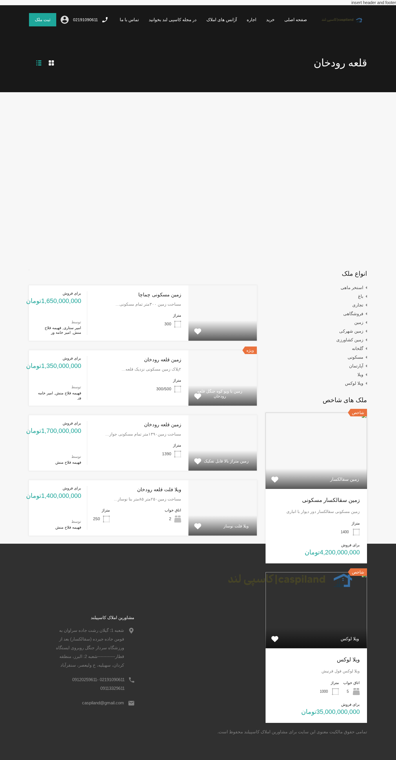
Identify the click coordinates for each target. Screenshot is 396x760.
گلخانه (357, 348)
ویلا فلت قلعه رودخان (159, 489)
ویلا (360, 374)
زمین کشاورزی (349, 339)
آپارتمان (356, 365)
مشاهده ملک (223, 329)
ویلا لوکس (354, 383)
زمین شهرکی (351, 331)
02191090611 (85, 19)
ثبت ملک (42, 19)
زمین (358, 322)
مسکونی (355, 357)
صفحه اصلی (295, 19)
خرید (270, 19)
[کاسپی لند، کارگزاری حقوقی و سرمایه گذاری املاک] (339, 23)
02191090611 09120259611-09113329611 (98, 684)
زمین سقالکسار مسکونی (331, 500)
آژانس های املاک (221, 19)
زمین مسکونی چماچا (159, 295)
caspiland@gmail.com (103, 702)
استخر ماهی (352, 287)
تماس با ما (129, 19)
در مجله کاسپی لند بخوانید (173, 19)
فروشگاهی (353, 313)
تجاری (357, 304)
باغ (360, 296)
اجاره (251, 19)
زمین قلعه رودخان (162, 359)
